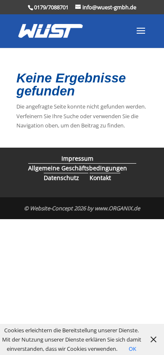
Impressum (77, 158)
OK (132, 348)
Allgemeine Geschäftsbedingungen (77, 168)
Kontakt (100, 178)
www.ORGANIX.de (117, 208)
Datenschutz (61, 178)
